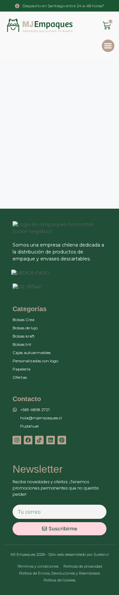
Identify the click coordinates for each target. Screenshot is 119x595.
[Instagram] (17, 440)
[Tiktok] (39, 440)
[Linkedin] (50, 440)
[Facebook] (28, 440)
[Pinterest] (62, 440)
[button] (108, 46)
